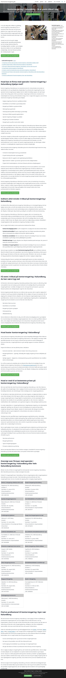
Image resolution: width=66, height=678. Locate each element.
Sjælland (50, 1)
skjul (14, 60)
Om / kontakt (57, 1)
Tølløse (44, 629)
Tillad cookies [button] (28, 675)
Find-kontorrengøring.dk (8, 1)
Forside (36, 1)
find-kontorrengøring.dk (29, 365)
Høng (2, 631)
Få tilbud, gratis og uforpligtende (33, 14)
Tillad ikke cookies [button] (37, 675)
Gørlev (34, 629)
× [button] (64, 670)
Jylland (41, 1)
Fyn (45, 1)
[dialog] (33, 673)
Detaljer (44, 673)
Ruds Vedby (12, 631)
